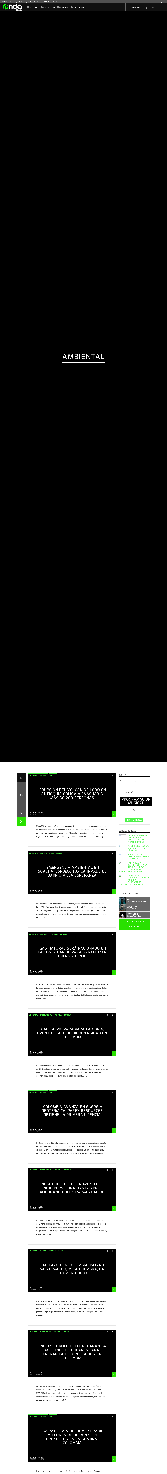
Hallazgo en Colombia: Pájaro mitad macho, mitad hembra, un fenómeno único (72, 1300)
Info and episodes (134, 851)
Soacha (59, 885)
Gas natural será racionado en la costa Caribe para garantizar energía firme (72, 983)
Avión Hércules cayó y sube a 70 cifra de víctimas (138, 879)
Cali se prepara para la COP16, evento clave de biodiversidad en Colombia (72, 1064)
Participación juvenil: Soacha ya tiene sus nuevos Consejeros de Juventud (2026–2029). (133, 898)
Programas (49, 7)
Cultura (43, 1282)
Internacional (46, 1046)
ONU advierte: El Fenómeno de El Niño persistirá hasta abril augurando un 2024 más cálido (73, 1219)
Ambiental (33, 807)
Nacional (43, 807)
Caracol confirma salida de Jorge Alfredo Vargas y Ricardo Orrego (137, 870)
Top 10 (38, 2)
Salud (51, 885)
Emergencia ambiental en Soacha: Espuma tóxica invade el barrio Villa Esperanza (72, 902)
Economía (44, 965)
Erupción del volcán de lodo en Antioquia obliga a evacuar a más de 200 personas (72, 825)
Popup (152, 7)
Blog (29, 2)
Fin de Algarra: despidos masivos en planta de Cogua (138, 888)
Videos (20, 2)
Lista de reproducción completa (134, 956)
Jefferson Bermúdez (36, 844)
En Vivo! (136, 7)
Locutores (8, 2)
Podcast (64, 7)
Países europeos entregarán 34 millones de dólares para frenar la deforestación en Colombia (73, 1383)
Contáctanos (51, 2)
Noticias (34, 7)
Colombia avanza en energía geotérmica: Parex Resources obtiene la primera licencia (72, 1142)
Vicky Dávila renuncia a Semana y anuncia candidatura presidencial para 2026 (134, 911)
